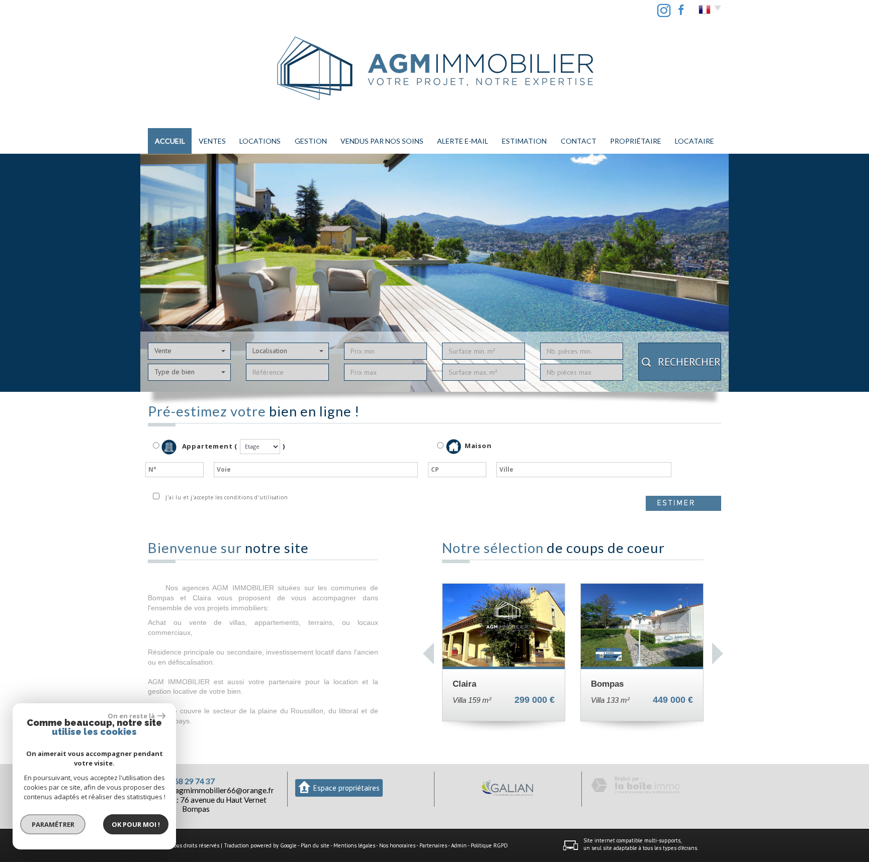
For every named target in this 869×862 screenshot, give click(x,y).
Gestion (311, 141)
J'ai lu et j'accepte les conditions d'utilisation (225, 497)
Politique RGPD (489, 845)
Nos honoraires (397, 845)
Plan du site (315, 845)
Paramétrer (53, 824)
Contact (578, 141)
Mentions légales (354, 845)
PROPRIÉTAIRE (635, 141)
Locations (260, 141)
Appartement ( (208, 446)
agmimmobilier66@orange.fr (224, 790)
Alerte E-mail (462, 141)
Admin (459, 845)
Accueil (170, 141)
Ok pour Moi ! (136, 824)
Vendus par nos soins (381, 141)
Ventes (212, 141)
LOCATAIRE (694, 141)
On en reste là (131, 715)
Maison (478, 446)
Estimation (524, 141)
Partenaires (433, 845)
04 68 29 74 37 (189, 781)
